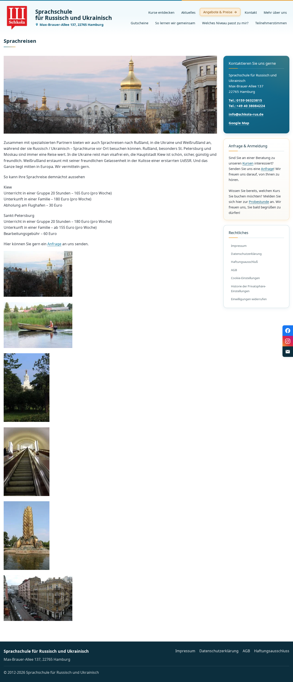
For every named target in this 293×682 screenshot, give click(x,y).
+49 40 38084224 (250, 105)
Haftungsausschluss (271, 650)
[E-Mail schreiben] (287, 351)
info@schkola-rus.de (246, 114)
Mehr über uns (275, 12)
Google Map (239, 123)
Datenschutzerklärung (246, 254)
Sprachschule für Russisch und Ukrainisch (46, 651)
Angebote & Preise (217, 12)
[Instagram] (287, 341)
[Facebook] (287, 330)
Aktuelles (188, 12)
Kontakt (251, 12)
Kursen (247, 163)
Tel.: (232, 105)
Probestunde (259, 201)
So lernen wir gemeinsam (175, 23)
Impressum (239, 246)
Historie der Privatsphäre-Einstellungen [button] (248, 288)
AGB (234, 270)
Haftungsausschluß (244, 262)
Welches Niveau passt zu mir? (225, 23)
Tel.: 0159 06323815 (245, 100)
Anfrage (54, 243)
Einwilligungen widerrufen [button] (249, 299)
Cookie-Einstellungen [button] (245, 278)
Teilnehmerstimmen (271, 23)
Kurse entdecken (161, 12)
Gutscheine (139, 23)
